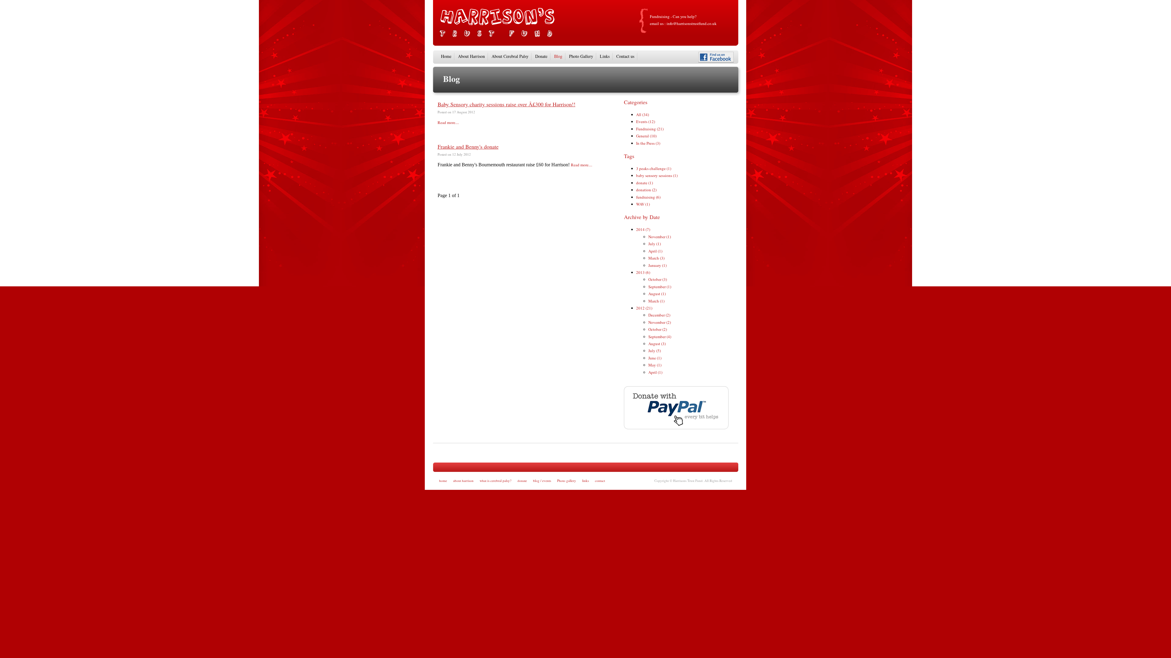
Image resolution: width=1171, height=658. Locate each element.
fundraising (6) (648, 197)
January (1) (657, 265)
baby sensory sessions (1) (657, 175)
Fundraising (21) (650, 129)
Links (605, 56)
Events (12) (645, 121)
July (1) (654, 243)
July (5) (654, 350)
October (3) (657, 279)
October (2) (657, 329)
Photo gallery (566, 480)
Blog (558, 56)
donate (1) (644, 183)
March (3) (656, 258)
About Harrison (471, 56)
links (585, 480)
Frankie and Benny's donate (468, 146)
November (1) (659, 236)
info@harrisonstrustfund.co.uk (692, 23)
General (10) (646, 136)
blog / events (542, 480)
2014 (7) (643, 229)
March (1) (656, 301)
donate (522, 480)
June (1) (654, 358)
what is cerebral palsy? (495, 480)
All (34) (642, 114)
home (443, 480)
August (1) (657, 293)
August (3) (657, 343)
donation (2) (646, 190)
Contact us (625, 56)
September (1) (659, 286)
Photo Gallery (581, 56)
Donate (541, 56)
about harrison (463, 480)
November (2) (659, 322)
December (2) (659, 315)
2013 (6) (643, 272)
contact (600, 480)
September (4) (659, 336)
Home (446, 56)
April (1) (655, 251)
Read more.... (448, 122)
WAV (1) (643, 204)
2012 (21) (644, 308)
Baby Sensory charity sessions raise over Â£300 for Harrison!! (506, 104)
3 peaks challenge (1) (653, 168)
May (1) (654, 365)
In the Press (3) (648, 143)
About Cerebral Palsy (510, 56)
